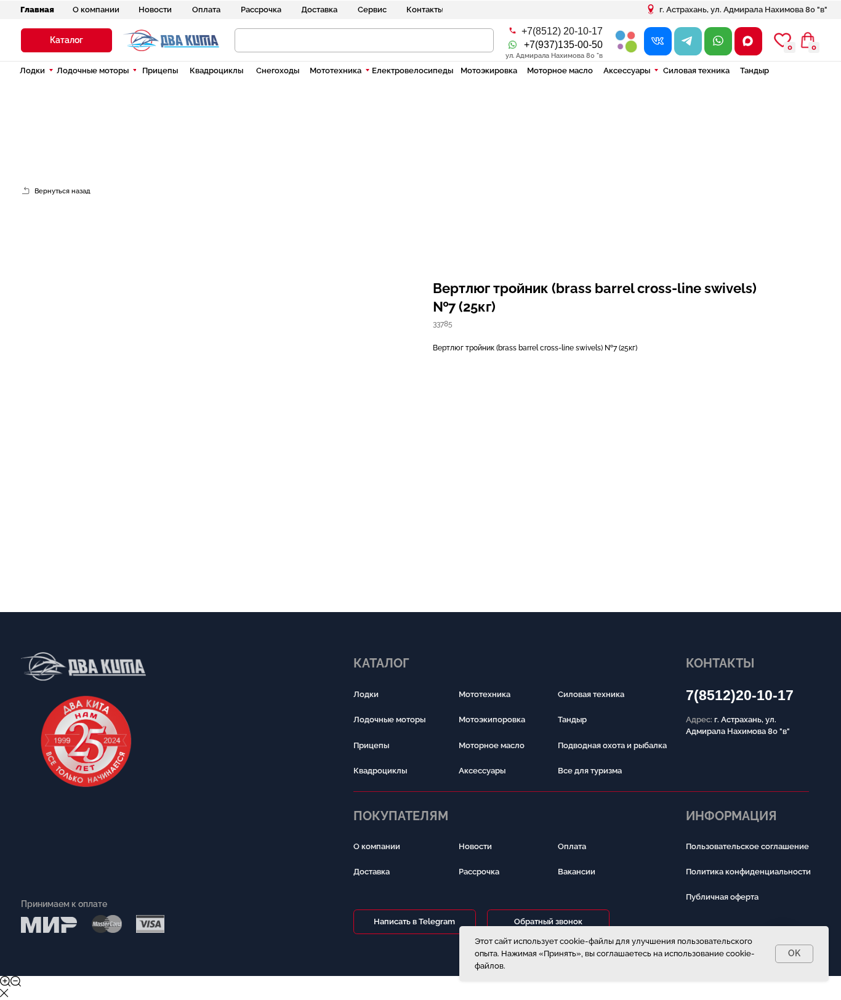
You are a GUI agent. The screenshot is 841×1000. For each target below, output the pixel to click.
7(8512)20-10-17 (740, 695)
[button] (66, 40)
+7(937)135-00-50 (563, 44)
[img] (627, 41)
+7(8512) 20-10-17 (562, 31)
